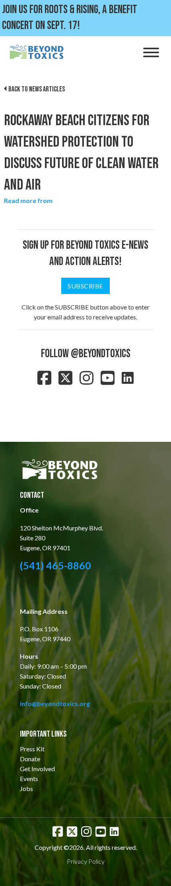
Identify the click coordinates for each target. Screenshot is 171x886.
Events (29, 778)
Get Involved (37, 768)
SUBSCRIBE (85, 286)
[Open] (151, 52)
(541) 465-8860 (55, 565)
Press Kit (32, 749)
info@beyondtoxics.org (55, 703)
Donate (30, 758)
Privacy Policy (86, 861)
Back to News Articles (36, 89)
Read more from (28, 200)
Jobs (26, 788)
